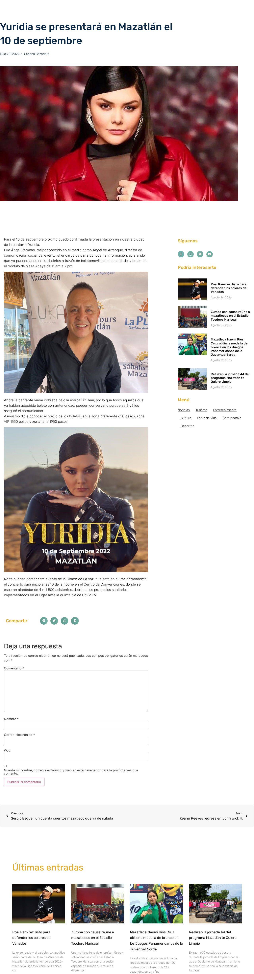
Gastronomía (232, 418)
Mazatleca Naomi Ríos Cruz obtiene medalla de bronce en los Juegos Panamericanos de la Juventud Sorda (229, 347)
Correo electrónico (19, 734)
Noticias (184, 410)
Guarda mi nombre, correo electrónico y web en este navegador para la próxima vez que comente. (71, 772)
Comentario (14, 668)
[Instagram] (190, 254)
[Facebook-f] (181, 254)
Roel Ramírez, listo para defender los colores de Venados (228, 288)
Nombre (11, 718)
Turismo (201, 410)
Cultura (186, 418)
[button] (44, 621)
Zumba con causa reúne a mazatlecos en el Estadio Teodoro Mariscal (230, 315)
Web (7, 750)
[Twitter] (200, 254)
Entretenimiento (225, 410)
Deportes (187, 426)
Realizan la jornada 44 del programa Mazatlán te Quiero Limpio (230, 377)
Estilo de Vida (207, 418)
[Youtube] (209, 254)
